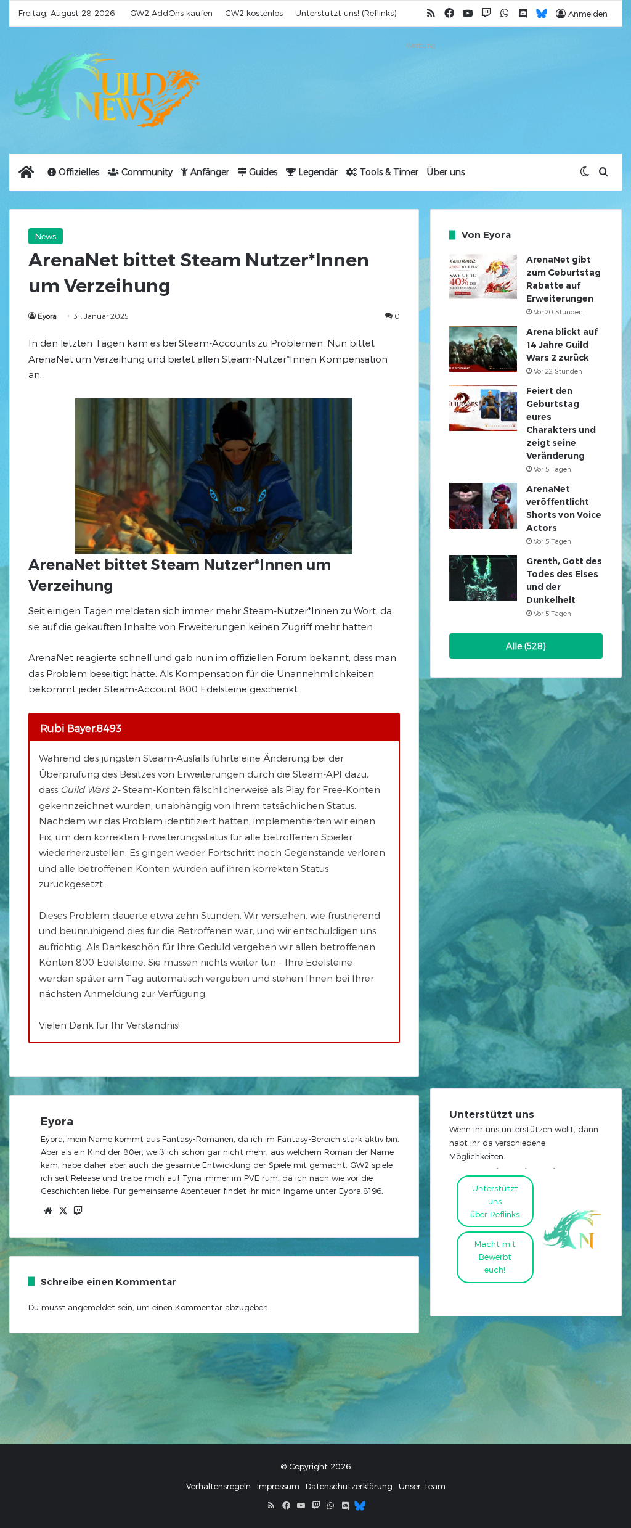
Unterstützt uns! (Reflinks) (345, 13)
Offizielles (77, 171)
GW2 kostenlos (254, 13)
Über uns (446, 171)
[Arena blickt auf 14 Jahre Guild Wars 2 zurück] (483, 349)
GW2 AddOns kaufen (171, 13)
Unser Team (422, 1486)
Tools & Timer (387, 171)
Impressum (278, 1486)
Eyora (47, 315)
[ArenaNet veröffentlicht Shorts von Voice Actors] (483, 505)
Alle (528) (526, 646)
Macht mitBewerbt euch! (495, 1257)
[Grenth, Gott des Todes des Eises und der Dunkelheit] (483, 578)
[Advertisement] (420, 84)
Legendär (317, 171)
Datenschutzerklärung (349, 1486)
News (45, 236)
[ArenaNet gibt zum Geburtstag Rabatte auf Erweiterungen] (483, 276)
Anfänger (208, 171)
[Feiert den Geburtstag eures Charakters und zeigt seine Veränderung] (483, 408)
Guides (261, 171)
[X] (62, 1211)
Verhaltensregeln (218, 1486)
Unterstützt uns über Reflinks (494, 1201)
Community (146, 171)
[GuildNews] (105, 90)
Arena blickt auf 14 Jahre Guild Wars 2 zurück (562, 344)
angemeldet (91, 1307)
